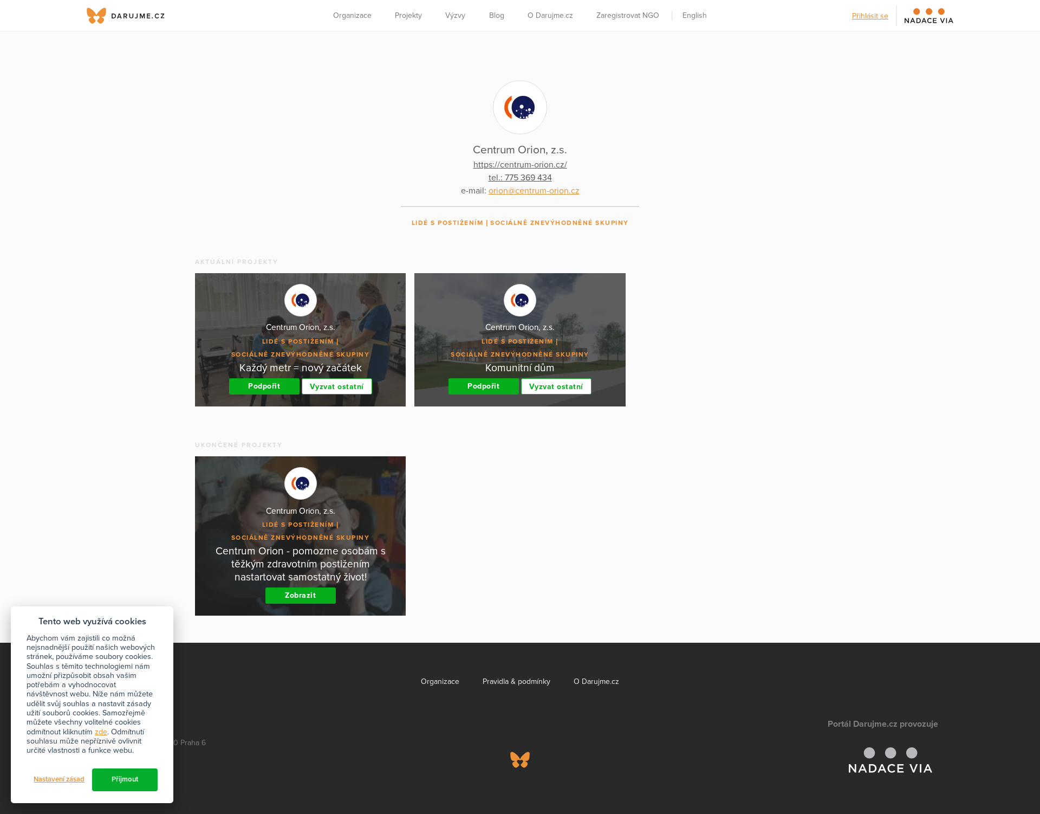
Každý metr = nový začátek (300, 367)
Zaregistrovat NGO (627, 15)
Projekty (408, 15)
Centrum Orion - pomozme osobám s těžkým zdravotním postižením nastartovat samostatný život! (301, 564)
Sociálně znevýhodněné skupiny (559, 223)
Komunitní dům (520, 367)
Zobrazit (300, 595)
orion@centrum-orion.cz (534, 190)
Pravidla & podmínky (516, 681)
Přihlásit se (870, 16)
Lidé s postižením (448, 223)
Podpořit (264, 386)
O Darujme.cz (550, 15)
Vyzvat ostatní (337, 386)
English (694, 15)
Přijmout (125, 779)
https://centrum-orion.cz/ (520, 164)
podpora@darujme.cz (133, 776)
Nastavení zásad (59, 779)
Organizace (352, 15)
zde (101, 732)
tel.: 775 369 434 (520, 177)
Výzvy (455, 15)
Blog (496, 15)
